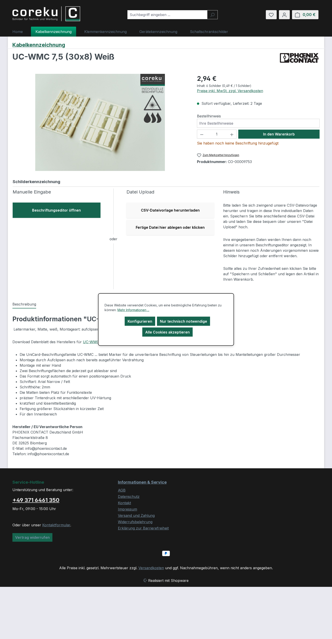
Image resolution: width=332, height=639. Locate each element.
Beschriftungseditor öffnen (56, 210)
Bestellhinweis (209, 116)
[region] (100, 122)
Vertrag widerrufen (32, 537)
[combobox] (167, 14)
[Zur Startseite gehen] (46, 13)
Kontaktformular (56, 525)
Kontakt (124, 503)
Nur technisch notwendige (183, 321)
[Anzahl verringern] (201, 134)
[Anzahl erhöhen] (232, 134)
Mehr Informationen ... (133, 310)
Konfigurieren (140, 321)
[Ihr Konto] (284, 14)
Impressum (127, 509)
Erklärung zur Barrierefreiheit (143, 528)
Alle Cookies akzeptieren (167, 332)
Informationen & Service (142, 482)
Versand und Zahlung (136, 515)
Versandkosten (151, 568)
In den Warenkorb (279, 134)
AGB (122, 490)
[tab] (24, 304)
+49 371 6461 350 (35, 500)
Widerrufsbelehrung (135, 522)
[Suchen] (212, 14)
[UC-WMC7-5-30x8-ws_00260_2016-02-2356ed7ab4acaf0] (100, 122)
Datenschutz (129, 496)
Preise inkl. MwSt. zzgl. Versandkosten (230, 91)
